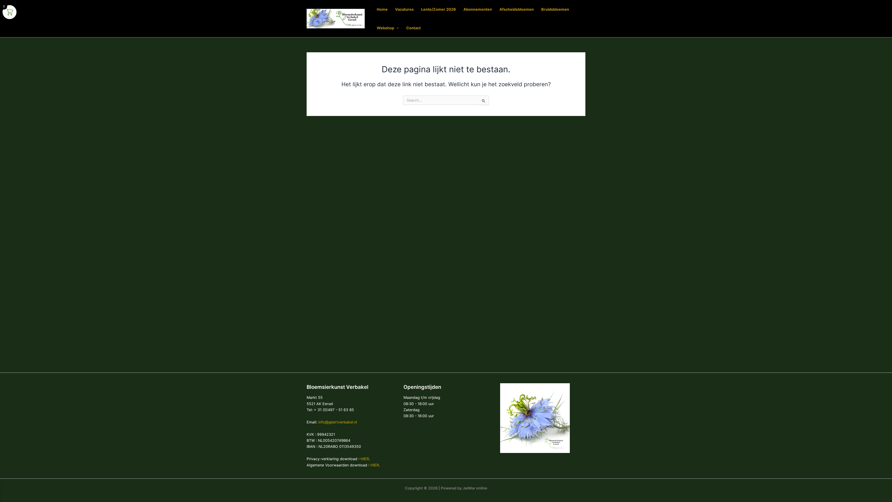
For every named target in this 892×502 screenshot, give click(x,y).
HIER (365, 458)
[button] (396, 28)
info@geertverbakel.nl (337, 422)
